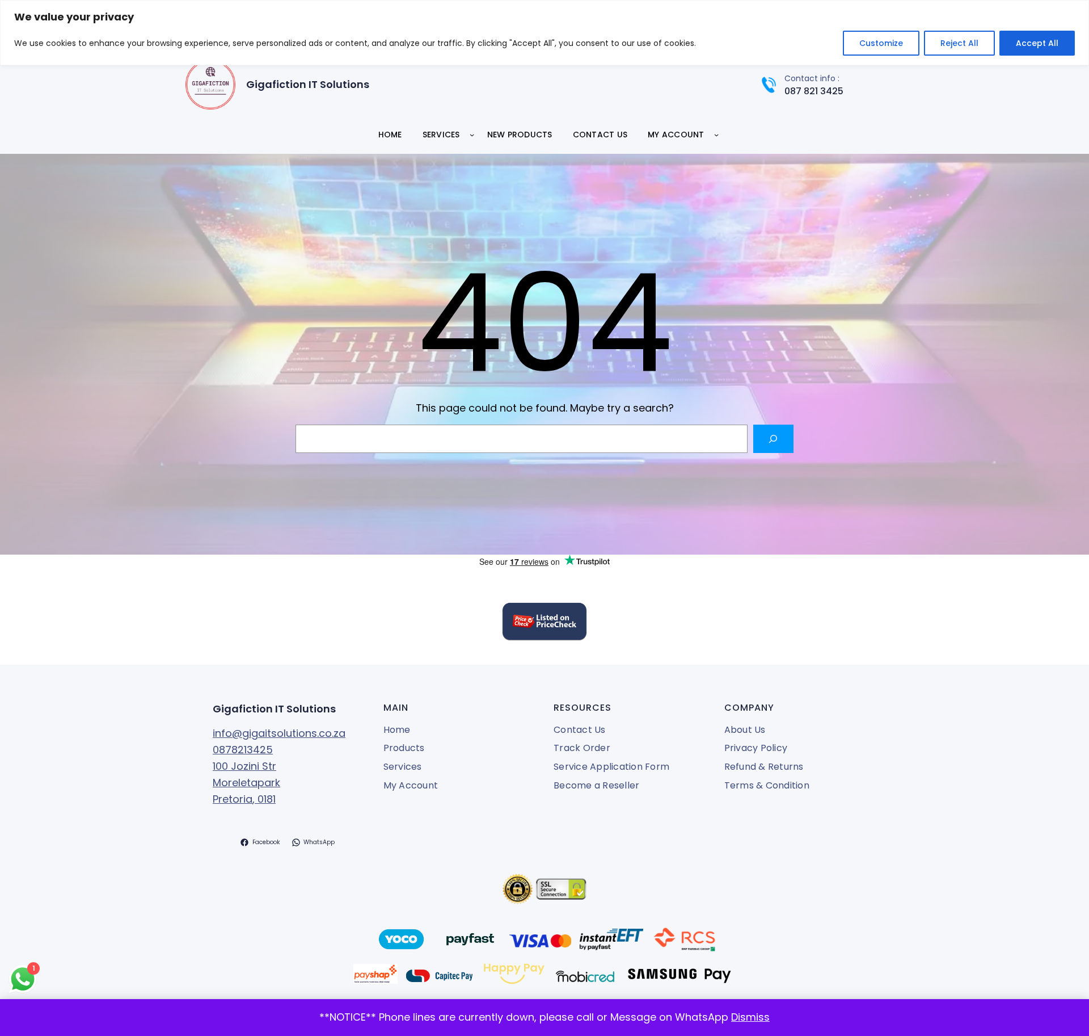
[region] (544, 32)
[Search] (773, 438)
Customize (881, 43)
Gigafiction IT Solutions (307, 84)
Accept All (1037, 43)
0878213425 (243, 750)
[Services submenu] (472, 134)
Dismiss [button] (750, 1017)
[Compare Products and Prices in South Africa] (544, 624)
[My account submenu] (716, 134)
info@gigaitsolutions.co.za (279, 733)
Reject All (959, 43)
